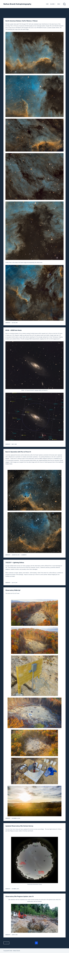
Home (47, 4)
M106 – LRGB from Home (13, 330)
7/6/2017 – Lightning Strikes (14, 562)
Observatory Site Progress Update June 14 (19, 896)
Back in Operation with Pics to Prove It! (18, 452)
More (58, 4)
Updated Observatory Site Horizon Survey (19, 826)
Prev (7, 942)
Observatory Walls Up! (12, 590)
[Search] (64, 4)
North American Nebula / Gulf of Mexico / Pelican (21, 21)
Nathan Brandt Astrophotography (17, 4)
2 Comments (23, 554)
